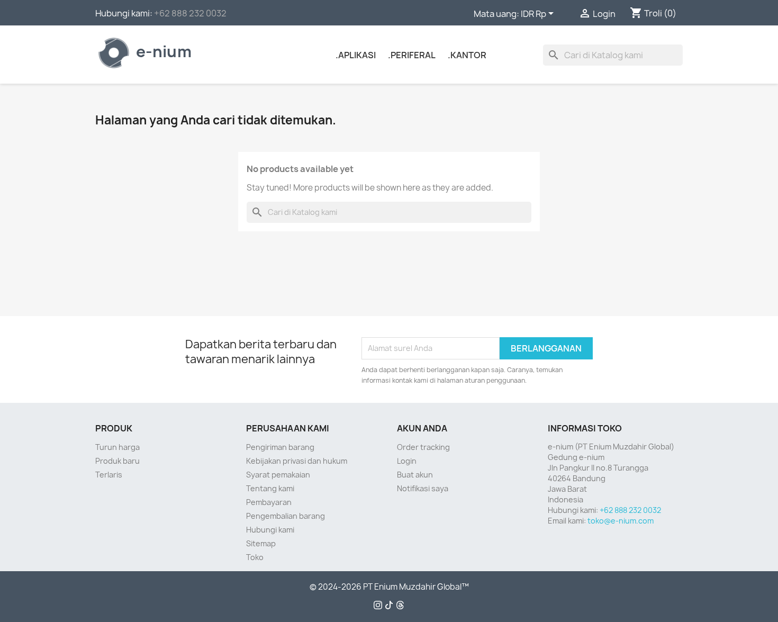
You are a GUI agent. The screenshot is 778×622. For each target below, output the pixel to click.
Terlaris (108, 475)
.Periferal (412, 55)
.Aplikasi (356, 55)
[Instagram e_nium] (378, 606)
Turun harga (117, 447)
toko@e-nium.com (620, 521)
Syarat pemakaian (278, 475)
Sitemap (261, 543)
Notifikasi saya (422, 488)
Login (407, 461)
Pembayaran (269, 502)
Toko (255, 557)
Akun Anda (422, 428)
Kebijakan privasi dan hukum (296, 461)
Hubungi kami (270, 530)
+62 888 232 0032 (190, 13)
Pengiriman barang (280, 447)
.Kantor (467, 55)
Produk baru (117, 461)
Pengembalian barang (285, 516)
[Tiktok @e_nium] (389, 606)
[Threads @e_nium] (400, 606)
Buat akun (415, 475)
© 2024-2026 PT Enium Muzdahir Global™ (389, 587)
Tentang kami (270, 488)
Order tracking (423, 447)
